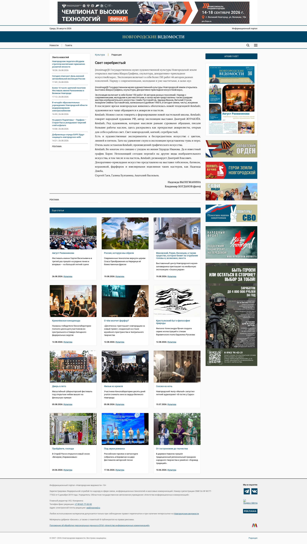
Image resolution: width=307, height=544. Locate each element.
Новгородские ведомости (186, 513)
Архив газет (231, 56)
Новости (54, 45)
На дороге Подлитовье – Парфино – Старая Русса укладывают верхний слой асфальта (69, 123)
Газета (68, 45)
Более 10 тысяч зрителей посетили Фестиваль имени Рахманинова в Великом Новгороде (69, 90)
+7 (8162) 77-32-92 (83, 504)
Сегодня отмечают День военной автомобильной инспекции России (68, 77)
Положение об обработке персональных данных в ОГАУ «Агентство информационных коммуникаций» (100, 525)
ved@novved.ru (93, 508)
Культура (100, 54)
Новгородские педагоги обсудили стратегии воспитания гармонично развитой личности (68, 64)
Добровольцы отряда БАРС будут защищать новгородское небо (68, 135)
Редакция (253, 538)
